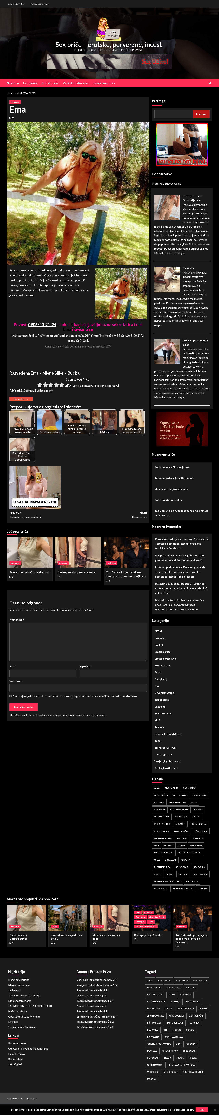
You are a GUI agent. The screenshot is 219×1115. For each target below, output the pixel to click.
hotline (198, 809)
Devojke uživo (16, 1053)
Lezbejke (159, 706)
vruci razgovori (183, 888)
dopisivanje (180, 795)
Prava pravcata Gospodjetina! (29, 572)
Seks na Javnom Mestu (167, 733)
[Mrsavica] (167, 279)
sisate (170, 874)
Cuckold (159, 644)
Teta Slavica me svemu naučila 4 (95, 1000)
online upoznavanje (189, 852)
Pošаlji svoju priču (39, 3)
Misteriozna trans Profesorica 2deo (176, 609)
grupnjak (159, 809)
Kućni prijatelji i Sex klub (168, 499)
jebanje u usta (198, 824)
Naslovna (13, 82)
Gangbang (160, 679)
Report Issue (21, 399)
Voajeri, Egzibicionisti (167, 761)
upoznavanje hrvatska (167, 881)
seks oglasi (182, 867)
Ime (12, 666)
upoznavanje (199, 874)
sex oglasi (199, 867)
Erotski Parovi (162, 665)
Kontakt (31, 1098)
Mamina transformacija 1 (91, 995)
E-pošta (85, 666)
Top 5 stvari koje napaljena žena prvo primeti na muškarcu (181, 512)
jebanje (180, 824)
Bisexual (159, 638)
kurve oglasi (161, 831)
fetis (194, 802)
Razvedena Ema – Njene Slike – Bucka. (44, 372)
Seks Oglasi (15, 1064)
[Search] (210, 83)
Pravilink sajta (15, 1098)
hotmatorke (161, 816)
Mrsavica (189, 268)
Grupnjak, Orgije (164, 692)
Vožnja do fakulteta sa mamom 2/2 (97, 979)
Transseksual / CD (165, 747)
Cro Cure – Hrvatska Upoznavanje (28, 1048)
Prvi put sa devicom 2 (189, 560)
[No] (214, 1110)
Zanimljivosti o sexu (75, 82)
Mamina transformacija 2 (91, 1005)
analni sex (189, 788)
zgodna (202, 888)
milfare (168, 845)
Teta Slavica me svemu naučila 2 (95, 1027)
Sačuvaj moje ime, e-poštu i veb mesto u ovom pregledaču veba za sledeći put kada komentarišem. (75, 696)
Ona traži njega (163, 852)
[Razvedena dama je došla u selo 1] (67, 918)
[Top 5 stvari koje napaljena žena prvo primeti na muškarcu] (126, 552)
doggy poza (161, 795)
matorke (197, 838)
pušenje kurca (162, 867)
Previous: (25, 515)
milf (156, 845)
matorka (182, 838)
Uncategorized (163, 754)
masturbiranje (163, 838)
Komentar (16, 619)
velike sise (192, 881)
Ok (202, 1109)
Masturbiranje (163, 713)
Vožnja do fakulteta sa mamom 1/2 (97, 985)
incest (195, 816)
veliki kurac (161, 888)
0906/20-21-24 (42, 324)
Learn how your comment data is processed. (80, 715)
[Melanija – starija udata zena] (78, 552)
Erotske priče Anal (165, 658)
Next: (139, 515)
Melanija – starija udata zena (76, 572)
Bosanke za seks (18, 1043)
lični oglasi (200, 831)
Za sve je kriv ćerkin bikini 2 (93, 990)
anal (157, 788)
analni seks (171, 788)
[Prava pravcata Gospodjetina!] (30, 552)
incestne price (162, 824)
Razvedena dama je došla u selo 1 (174, 478)
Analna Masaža (185, 576)
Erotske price (162, 651)
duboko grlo (199, 795)
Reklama (15, 102)
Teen (157, 740)
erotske (159, 802)
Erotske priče (50, 82)
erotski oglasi (177, 802)
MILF (157, 720)
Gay (156, 685)
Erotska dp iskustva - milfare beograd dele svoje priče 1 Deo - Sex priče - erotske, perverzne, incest (180, 572)
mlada (181, 845)
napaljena (196, 845)
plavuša (185, 860)
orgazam (170, 860)
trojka (183, 874)
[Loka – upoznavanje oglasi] (167, 351)
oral (157, 860)
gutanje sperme (179, 809)
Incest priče (30, 82)
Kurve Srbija (15, 1059)
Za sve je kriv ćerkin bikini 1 (93, 1011)
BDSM (158, 631)
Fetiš (157, 672)
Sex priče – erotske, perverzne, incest (108, 44)
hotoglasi (180, 816)
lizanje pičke (181, 831)
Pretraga (158, 101)
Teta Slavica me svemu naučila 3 (95, 1021)
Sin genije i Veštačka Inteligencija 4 (97, 1016)
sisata (158, 874)
